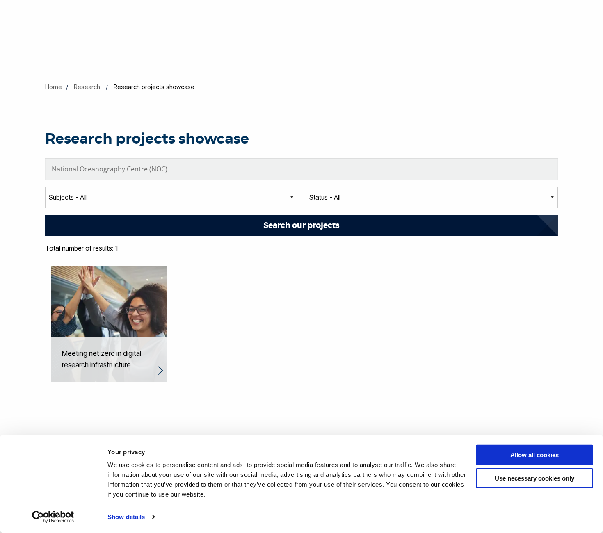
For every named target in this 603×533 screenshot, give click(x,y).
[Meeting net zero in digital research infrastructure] (109, 323)
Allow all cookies (534, 454)
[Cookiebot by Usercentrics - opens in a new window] (53, 517)
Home (53, 87)
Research (87, 87)
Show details (126, 516)
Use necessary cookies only (534, 477)
